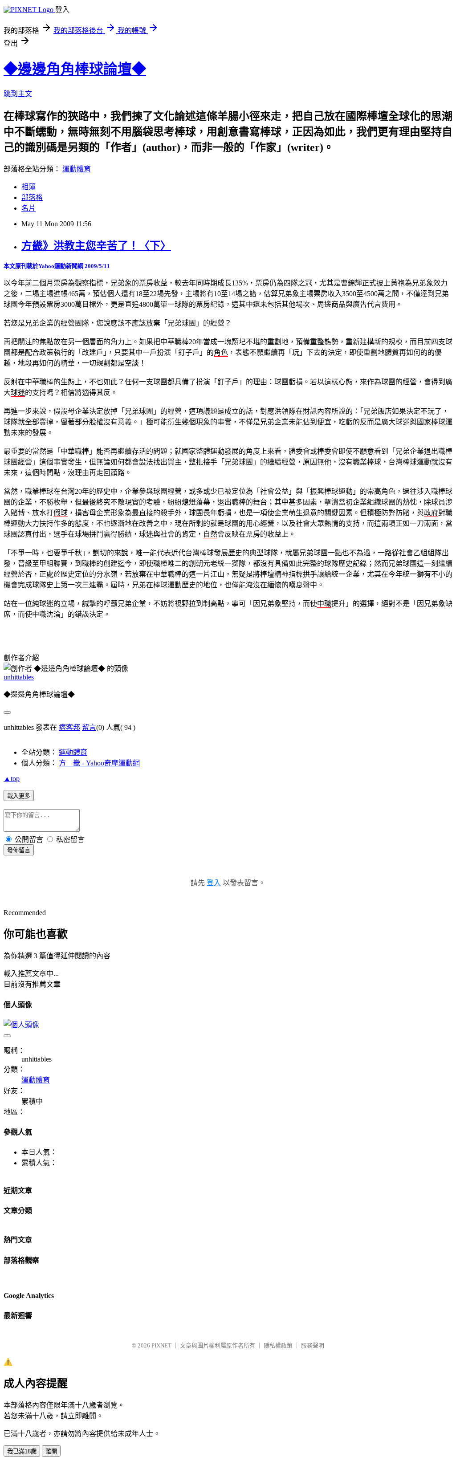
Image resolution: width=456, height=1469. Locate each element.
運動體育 (76, 169)
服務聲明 (312, 1345)
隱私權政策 (278, 1345)
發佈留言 (18, 850)
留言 (89, 727)
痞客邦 (69, 727)
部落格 (32, 197)
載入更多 (18, 796)
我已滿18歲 (22, 1451)
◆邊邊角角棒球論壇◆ (75, 69)
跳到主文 (18, 94)
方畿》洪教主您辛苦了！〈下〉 (96, 246)
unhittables (19, 677)
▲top (12, 778)
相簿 (28, 187)
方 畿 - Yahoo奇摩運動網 (99, 763)
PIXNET (161, 1345)
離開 (51, 1451)
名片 (28, 208)
